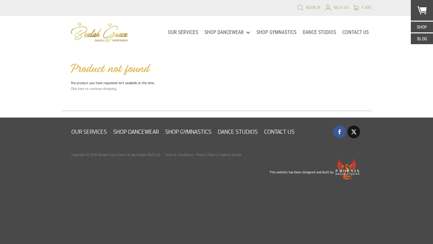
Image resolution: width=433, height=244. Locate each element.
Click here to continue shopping (93, 88)
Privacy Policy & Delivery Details (218, 154)
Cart (366, 7)
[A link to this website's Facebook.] (339, 131)
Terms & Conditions (178, 154)
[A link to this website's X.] (353, 131)
